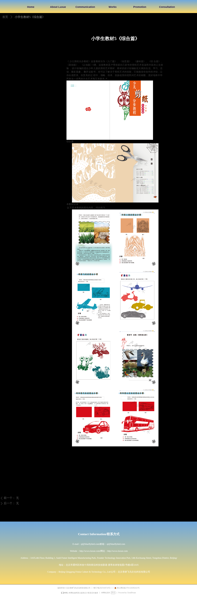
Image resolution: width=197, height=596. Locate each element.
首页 (5, 17)
